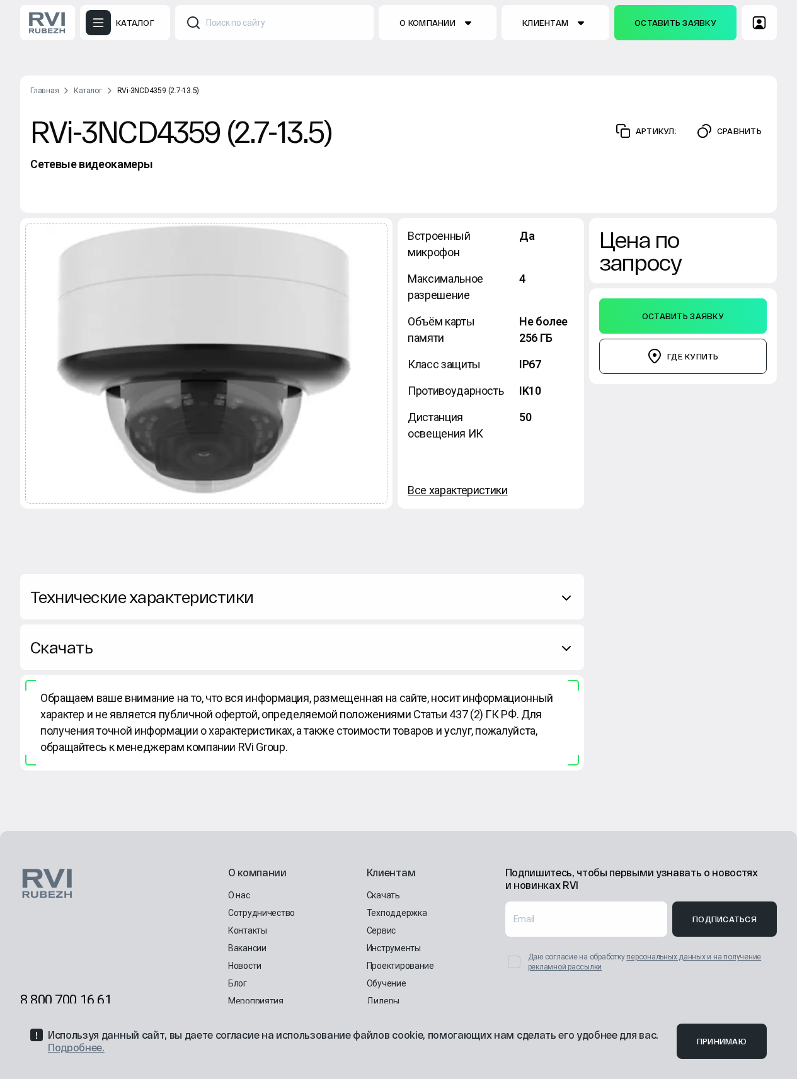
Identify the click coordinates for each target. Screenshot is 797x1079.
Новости (244, 966)
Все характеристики (458, 490)
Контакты (247, 930)
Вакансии (247, 948)
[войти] (759, 22)
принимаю (722, 1041)
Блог (237, 983)
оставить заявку (675, 23)
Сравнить (739, 131)
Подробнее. (76, 1047)
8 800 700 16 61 (66, 1000)
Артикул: (656, 131)
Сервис (381, 930)
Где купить (693, 356)
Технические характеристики (141, 596)
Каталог (87, 90)
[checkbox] (514, 962)
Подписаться (724, 919)
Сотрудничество (261, 913)
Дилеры (383, 1001)
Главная (44, 90)
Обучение (386, 983)
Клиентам (545, 23)
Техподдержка (397, 913)
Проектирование (400, 966)
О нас (239, 895)
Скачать (61, 647)
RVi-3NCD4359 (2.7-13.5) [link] (158, 90)
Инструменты (394, 948)
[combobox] (274, 22)
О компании (427, 23)
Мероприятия (256, 1001)
